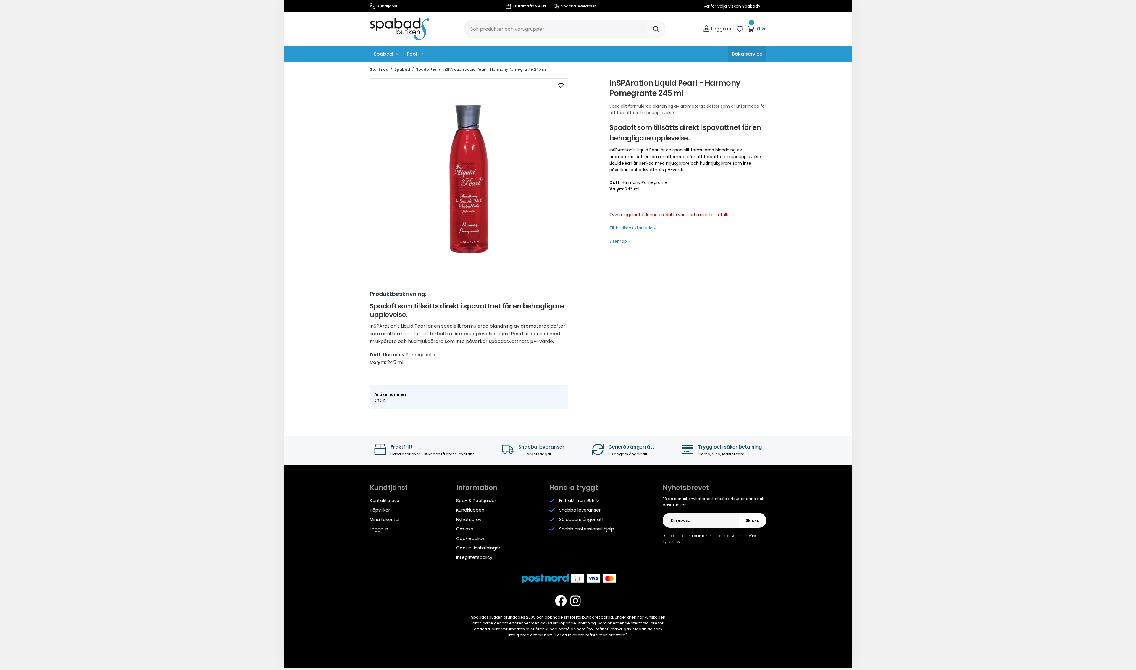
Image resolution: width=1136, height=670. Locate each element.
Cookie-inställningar (478, 548)
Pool (412, 54)
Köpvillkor (380, 510)
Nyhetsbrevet (686, 487)
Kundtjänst (387, 6)
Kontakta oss (384, 500)
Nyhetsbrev (468, 519)
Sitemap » (619, 241)
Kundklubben (470, 510)
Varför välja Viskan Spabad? (731, 6)
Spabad (383, 54)
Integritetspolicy (474, 557)
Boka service (747, 54)
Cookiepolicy (470, 538)
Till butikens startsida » (632, 228)
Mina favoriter (385, 519)
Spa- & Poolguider (476, 500)
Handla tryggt (573, 487)
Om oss (464, 529)
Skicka (753, 520)
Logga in (721, 29)
